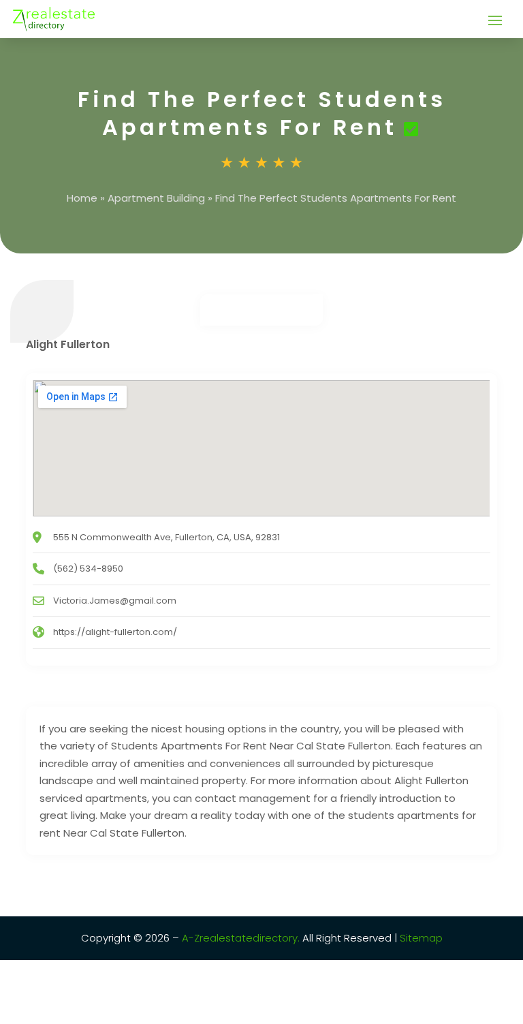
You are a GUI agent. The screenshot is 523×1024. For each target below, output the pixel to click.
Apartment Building (156, 198)
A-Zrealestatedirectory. (241, 938)
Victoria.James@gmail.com (114, 600)
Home (82, 198)
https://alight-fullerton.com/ (115, 631)
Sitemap (420, 938)
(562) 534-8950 (88, 568)
